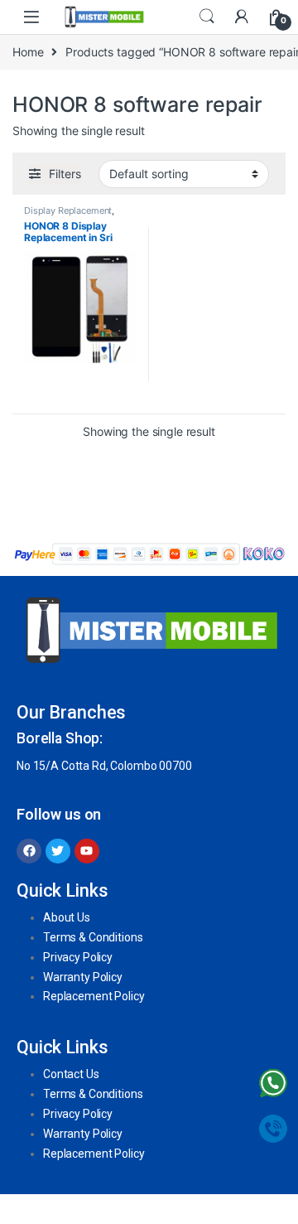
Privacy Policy (78, 957)
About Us (66, 917)
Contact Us (71, 1074)
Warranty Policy (83, 977)
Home (27, 52)
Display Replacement (68, 210)
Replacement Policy (93, 996)
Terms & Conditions (92, 937)
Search (207, 16)
